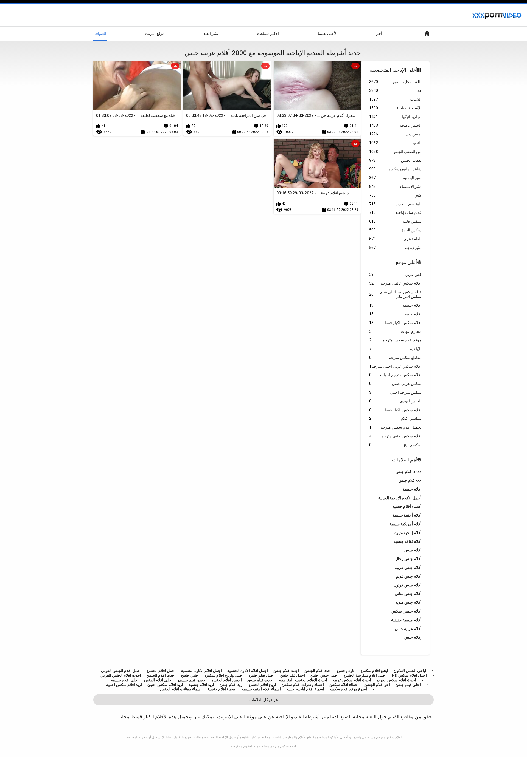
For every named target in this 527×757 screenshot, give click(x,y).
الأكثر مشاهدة (268, 33)
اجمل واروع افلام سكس (224, 675)
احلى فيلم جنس (408, 684)
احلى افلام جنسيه (125, 680)
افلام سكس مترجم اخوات (395, 375)
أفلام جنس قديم (408, 576)
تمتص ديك (395, 134)
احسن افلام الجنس (227, 680)
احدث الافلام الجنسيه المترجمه (303, 680)
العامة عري (395, 239)
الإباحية (395, 349)
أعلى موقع (406, 262)
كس (395, 195)
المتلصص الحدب (395, 204)
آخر (379, 33)
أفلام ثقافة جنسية (407, 541)
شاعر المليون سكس (395, 169)
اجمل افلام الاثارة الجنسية (247, 670)
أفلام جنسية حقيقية (406, 620)
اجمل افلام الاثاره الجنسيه (201, 670)
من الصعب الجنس (395, 151)
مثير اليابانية (395, 177)
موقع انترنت (154, 33)
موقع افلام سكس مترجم (395, 340)
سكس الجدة (395, 230)
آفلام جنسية (412, 489)
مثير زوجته (395, 247)
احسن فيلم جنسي (192, 680)
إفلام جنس (412, 637)
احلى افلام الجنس (158, 680)
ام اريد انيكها (395, 117)
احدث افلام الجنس (161, 675)
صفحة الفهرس (427, 34)
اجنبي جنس (190, 675)
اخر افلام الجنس (377, 684)
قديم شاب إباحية (395, 212)
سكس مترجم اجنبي (395, 392)
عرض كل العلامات (263, 700)
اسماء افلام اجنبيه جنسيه (261, 689)
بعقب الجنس (395, 160)
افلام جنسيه (395, 305)
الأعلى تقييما (327, 33)
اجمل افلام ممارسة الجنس (365, 675)
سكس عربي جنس (395, 383)
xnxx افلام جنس (408, 471)
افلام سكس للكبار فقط (395, 323)
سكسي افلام (395, 418)
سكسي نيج (395, 445)
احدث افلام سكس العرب (396, 680)
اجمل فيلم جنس (262, 675)
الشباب (395, 99)
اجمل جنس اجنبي (324, 675)
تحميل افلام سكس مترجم (395, 427)
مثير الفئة (210, 33)
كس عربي (395, 274)
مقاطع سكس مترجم (395, 357)
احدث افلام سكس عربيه (352, 680)
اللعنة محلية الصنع (395, 82)
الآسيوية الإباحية (395, 108)
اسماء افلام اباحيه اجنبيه (305, 689)
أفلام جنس (412, 550)
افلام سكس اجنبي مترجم (395, 436)
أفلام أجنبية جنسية (407, 515)
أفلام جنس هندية (408, 602)
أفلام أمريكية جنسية (405, 524)
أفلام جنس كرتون (407, 585)
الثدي (395, 143)
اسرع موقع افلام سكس (348, 689)
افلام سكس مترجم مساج (279, 746)
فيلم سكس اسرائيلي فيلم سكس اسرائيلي (395, 294)
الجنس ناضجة (395, 125)
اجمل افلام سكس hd (409, 675)
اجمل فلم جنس (292, 675)
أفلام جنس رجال (408, 559)
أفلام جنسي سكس (406, 611)
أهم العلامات (404, 460)
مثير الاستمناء (395, 186)
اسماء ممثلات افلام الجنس (181, 689)
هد (395, 90)
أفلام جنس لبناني (408, 593)
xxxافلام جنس (410, 480)
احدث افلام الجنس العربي (120, 675)
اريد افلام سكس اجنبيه (124, 684)
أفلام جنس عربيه (408, 567)
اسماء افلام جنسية (221, 689)
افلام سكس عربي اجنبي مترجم (395, 366)
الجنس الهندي (395, 401)
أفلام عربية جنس (408, 628)
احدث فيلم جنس (260, 680)
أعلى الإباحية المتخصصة (393, 70)
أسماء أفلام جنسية (406, 506)
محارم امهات (395, 331)
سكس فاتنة (395, 221)
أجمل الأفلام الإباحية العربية (399, 498)
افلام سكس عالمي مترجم (395, 283)
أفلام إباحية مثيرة (407, 533)
